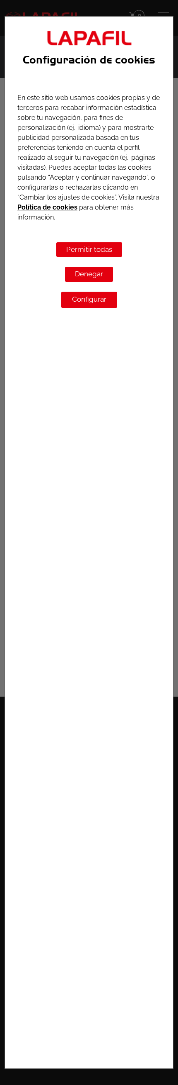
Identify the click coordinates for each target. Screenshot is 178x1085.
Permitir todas (89, 249)
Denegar (89, 274)
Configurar (89, 299)
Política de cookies (47, 207)
